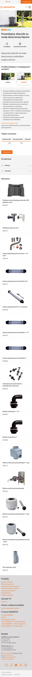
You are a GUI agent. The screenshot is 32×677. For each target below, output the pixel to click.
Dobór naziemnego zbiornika (10, 608)
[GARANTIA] (7, 7)
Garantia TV (4, 601)
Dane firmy (17, 674)
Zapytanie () (27, 1)
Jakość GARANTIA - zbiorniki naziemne (13, 621)
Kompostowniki (6, 593)
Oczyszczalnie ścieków (8, 591)
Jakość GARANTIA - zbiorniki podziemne (13, 624)
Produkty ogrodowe (7, 595)
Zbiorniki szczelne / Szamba (9, 588)
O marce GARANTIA (7, 615)
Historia (3, 617)
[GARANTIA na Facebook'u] (21, 665)
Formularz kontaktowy (7, 659)
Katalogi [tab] (7, 165)
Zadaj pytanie (7, 152)
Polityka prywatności (6, 674)
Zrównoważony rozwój (8, 619)
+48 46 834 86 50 (7, 653)
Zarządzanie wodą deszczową (10, 586)
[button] (30, 19)
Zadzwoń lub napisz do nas (9, 123)
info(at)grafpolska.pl (10, 657)
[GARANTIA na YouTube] (16, 665)
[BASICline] (6, 30)
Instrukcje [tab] (8, 171)
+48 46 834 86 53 (7, 655)
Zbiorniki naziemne (7, 582)
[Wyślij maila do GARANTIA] (6, 665)
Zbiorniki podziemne (7, 584)
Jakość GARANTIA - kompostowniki (12, 626)
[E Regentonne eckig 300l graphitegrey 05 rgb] (16, 18)
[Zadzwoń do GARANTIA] (11, 665)
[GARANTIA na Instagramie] (25, 665)
